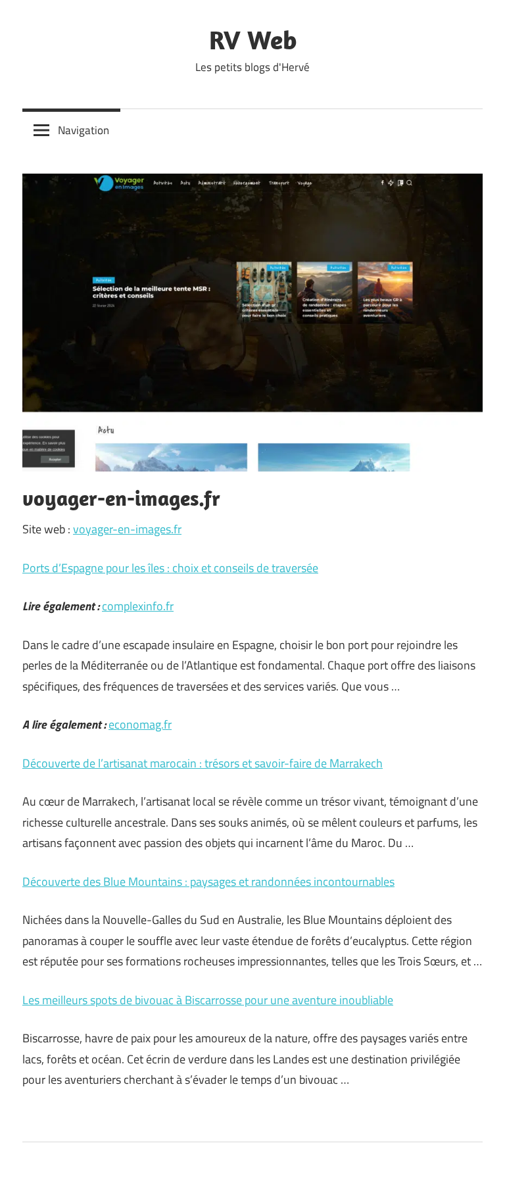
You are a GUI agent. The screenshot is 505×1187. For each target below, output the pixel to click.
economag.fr (140, 724)
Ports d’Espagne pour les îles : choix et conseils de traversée (170, 568)
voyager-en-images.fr (127, 529)
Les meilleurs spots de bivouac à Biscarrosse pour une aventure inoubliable (207, 1000)
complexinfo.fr (138, 606)
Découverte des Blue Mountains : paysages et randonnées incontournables (208, 881)
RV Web (253, 39)
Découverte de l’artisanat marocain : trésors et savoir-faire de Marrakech (202, 763)
